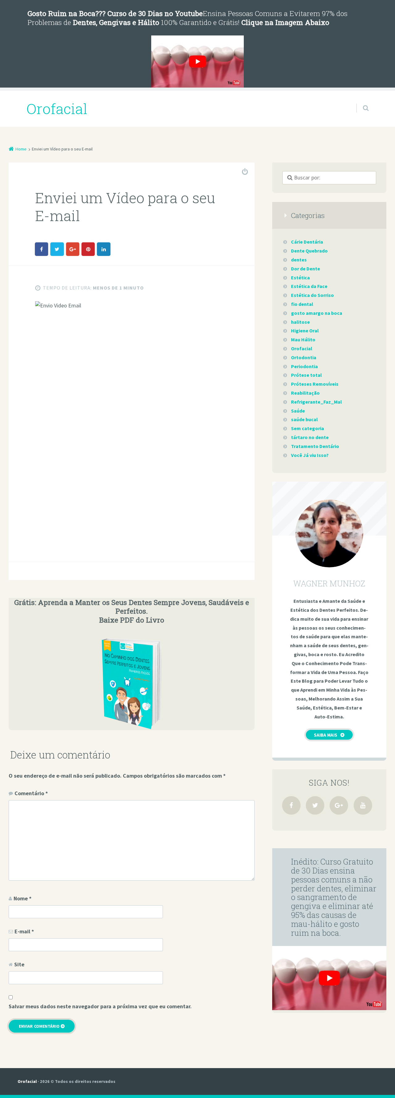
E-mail (24, 931)
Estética (300, 277)
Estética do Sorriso (312, 295)
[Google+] (339, 805)
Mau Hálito (303, 339)
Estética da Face (309, 286)
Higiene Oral (305, 330)
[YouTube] (363, 805)
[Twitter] (315, 805)
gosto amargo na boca (316, 313)
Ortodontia (303, 357)
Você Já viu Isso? (310, 455)
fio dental (302, 304)
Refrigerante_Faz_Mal (316, 402)
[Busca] (359, 101)
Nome (22, 898)
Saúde (298, 411)
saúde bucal (304, 419)
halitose (300, 322)
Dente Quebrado (309, 251)
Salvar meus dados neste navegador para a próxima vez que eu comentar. (100, 1006)
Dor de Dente (305, 268)
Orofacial (301, 348)
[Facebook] (291, 805)
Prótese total (306, 375)
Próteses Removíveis (315, 384)
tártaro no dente (310, 437)
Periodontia (304, 366)
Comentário (31, 793)
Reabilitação (305, 393)
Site (19, 964)
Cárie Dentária (307, 242)
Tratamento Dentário (315, 446)
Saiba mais (325, 735)
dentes (299, 260)
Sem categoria (307, 428)
